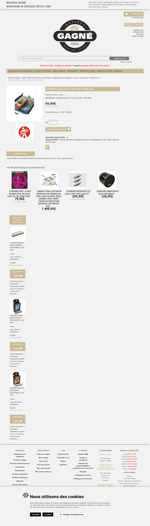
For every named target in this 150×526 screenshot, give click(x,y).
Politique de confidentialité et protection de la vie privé (83, 466)
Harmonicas (94, 78)
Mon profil (43, 461)
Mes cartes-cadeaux (43, 472)
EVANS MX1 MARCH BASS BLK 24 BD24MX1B (108, 192)
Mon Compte (93, 2)
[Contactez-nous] (137, 25)
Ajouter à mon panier (57, 129)
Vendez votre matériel (127, 5)
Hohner (12, 254)
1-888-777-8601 (137, 36)
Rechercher (118, 58)
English (105, 7)
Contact (134, 2)
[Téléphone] (141, 25)
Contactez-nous (63, 458)
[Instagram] (130, 25)
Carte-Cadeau (101, 5)
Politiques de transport (83, 479)
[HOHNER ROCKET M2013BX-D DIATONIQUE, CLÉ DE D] (17, 379)
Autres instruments (81, 78)
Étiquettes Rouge (42, 71)
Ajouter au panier (17, 274)
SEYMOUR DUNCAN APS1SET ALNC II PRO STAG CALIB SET (78, 192)
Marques (118, 71)
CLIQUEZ (76, 66)
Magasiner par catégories (20, 71)
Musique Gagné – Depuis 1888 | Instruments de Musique (29, 78)
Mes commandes (106, 2)
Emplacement (63, 454)
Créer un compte (43, 454)
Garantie (83, 472)
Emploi (63, 461)
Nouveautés (72, 71)
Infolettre (112, 5)
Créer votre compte (122, 2)
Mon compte (43, 458)
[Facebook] (126, 25)
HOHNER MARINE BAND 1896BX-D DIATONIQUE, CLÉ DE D (17, 246)
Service (92, 5)
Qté (46, 122)
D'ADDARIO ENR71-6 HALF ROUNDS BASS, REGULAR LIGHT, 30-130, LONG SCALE (19, 193)
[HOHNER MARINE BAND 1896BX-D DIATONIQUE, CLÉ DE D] (17, 234)
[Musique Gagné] (75, 36)
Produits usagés (19, 460)
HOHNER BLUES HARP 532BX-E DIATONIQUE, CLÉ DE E (17, 319)
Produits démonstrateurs (20, 463)
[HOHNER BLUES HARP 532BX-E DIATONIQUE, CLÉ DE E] (17, 306)
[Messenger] (134, 25)
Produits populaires (20, 474)
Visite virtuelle (95, 7)
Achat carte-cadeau (20, 484)
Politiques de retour (83, 475)
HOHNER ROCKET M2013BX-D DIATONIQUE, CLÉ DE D (17, 391)
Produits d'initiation (20, 477)
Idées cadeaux (59, 71)
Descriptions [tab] (20, 154)
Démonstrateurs (105, 71)
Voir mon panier (43, 465)
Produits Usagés (87, 71)
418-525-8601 (138, 32)
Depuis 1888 (83, 454)
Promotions (20, 467)
